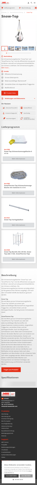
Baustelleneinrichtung (16, 12)
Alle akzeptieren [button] (11, 476)
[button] (18, 479)
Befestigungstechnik (7, 433)
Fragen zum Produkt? (11, 370)
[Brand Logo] (8, 394)
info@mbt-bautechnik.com (9, 406)
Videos (3, 457)
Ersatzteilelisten (6, 452)
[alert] (18, 472)
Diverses (3, 436)
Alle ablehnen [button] (26, 476)
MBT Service (4, 442)
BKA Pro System (5, 421)
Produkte (4, 12)
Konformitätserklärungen (8, 455)
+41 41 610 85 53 (8, 404)
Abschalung (4, 414)
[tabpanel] (4, 48)
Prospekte (4, 444)
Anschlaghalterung (6, 423)
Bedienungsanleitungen (8, 447)
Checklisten (4, 450)
